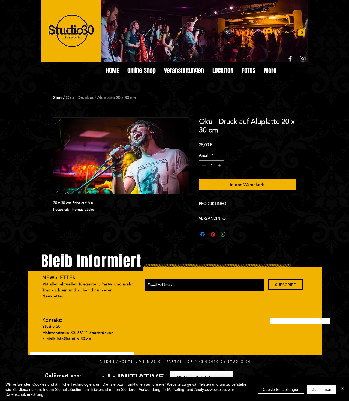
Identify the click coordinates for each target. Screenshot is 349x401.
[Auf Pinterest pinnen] (213, 234)
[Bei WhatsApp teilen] (223, 234)
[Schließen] (342, 389)
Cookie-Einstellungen (281, 389)
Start (57, 97)
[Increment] (219, 165)
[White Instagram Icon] (302, 58)
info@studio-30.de (74, 338)
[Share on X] (233, 234)
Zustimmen (321, 389)
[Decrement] (203, 165)
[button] (301, 31)
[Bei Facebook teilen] (202, 234)
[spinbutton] (211, 165)
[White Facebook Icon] (290, 58)
